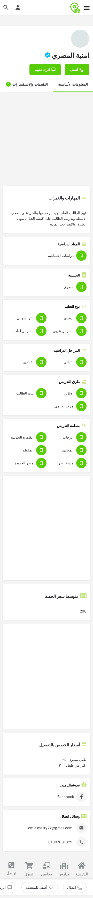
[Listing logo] (80, 39)
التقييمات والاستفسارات (27, 84)
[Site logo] (75, 8)
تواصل (11, 873)
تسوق (29, 874)
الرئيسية (81, 874)
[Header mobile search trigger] (6, 7)
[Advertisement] (46, 138)
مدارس (64, 874)
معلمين (46, 874)
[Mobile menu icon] (86, 8)
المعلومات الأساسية (73, 84)
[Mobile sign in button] (17, 7)
